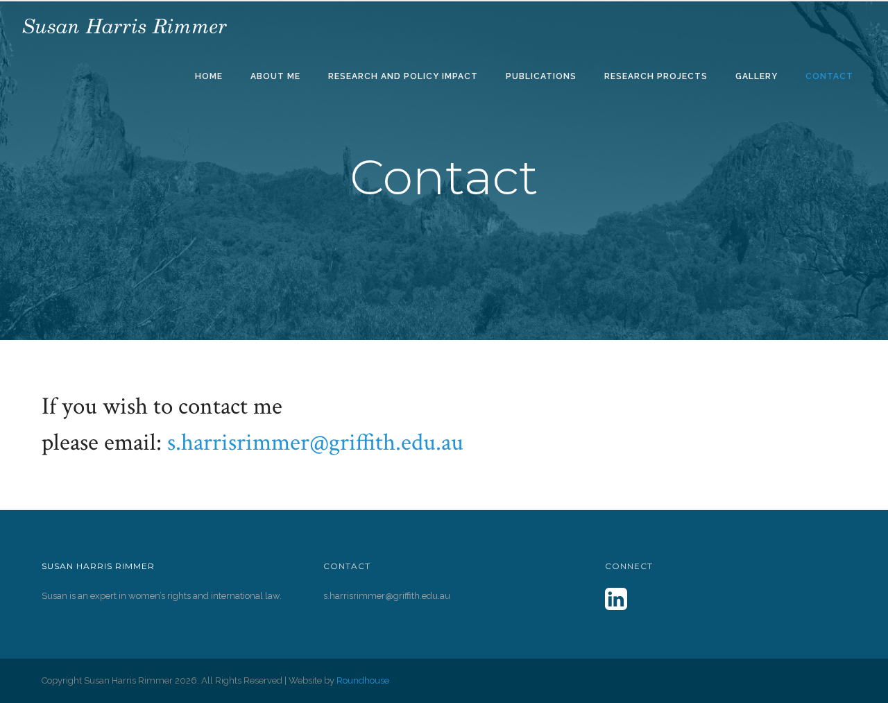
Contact (829, 76)
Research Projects (656, 76)
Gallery (756, 76)
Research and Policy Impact (403, 76)
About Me (275, 76)
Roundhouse (362, 680)
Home (209, 76)
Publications (541, 76)
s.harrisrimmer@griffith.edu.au (315, 442)
